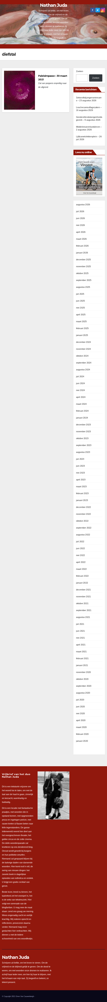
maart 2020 (81, 727)
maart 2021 (81, 651)
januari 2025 (82, 335)
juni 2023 (80, 466)
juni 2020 (80, 707)
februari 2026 (82, 246)
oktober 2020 (82, 679)
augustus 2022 (83, 535)
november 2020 (83, 672)
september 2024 (83, 363)
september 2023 (83, 445)
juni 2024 (80, 383)
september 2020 (83, 686)
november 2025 (83, 266)
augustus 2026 (83, 204)
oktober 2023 (82, 438)
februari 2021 (82, 658)
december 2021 (83, 590)
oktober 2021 (82, 603)
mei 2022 (80, 555)
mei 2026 (80, 225)
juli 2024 (80, 376)
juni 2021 (80, 631)
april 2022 (81, 562)
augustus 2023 (83, 452)
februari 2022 (82, 576)
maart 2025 (81, 321)
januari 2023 (82, 500)
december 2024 (83, 342)
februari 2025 (82, 328)
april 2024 (81, 397)
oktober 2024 (82, 356)
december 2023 (83, 425)
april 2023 (81, 480)
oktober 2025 (82, 273)
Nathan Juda (53, 5)
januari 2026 (82, 253)
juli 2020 (80, 700)
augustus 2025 (83, 287)
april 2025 (81, 314)
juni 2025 (80, 301)
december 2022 (83, 507)
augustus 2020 (83, 693)
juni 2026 (80, 218)
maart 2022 (81, 569)
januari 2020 (82, 741)
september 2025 (83, 280)
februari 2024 (82, 411)
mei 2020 (80, 713)
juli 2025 (80, 294)
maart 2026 (81, 239)
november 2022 (83, 514)
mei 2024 (80, 390)
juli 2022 (80, 541)
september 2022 (83, 528)
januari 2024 (82, 418)
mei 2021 (80, 638)
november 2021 (83, 596)
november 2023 (83, 431)
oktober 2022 (82, 521)
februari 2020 (82, 734)
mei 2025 (80, 308)
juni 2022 (80, 548)
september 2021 (83, 610)
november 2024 (83, 349)
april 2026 (81, 232)
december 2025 (83, 259)
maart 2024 (81, 404)
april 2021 (81, 645)
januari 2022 (82, 583)
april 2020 (81, 720)
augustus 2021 (83, 617)
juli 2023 (80, 459)
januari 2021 (82, 665)
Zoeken (79, 71)
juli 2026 (80, 211)
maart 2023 (81, 486)
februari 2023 (82, 493)
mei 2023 (80, 473)
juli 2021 (80, 624)
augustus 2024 (83, 370)
